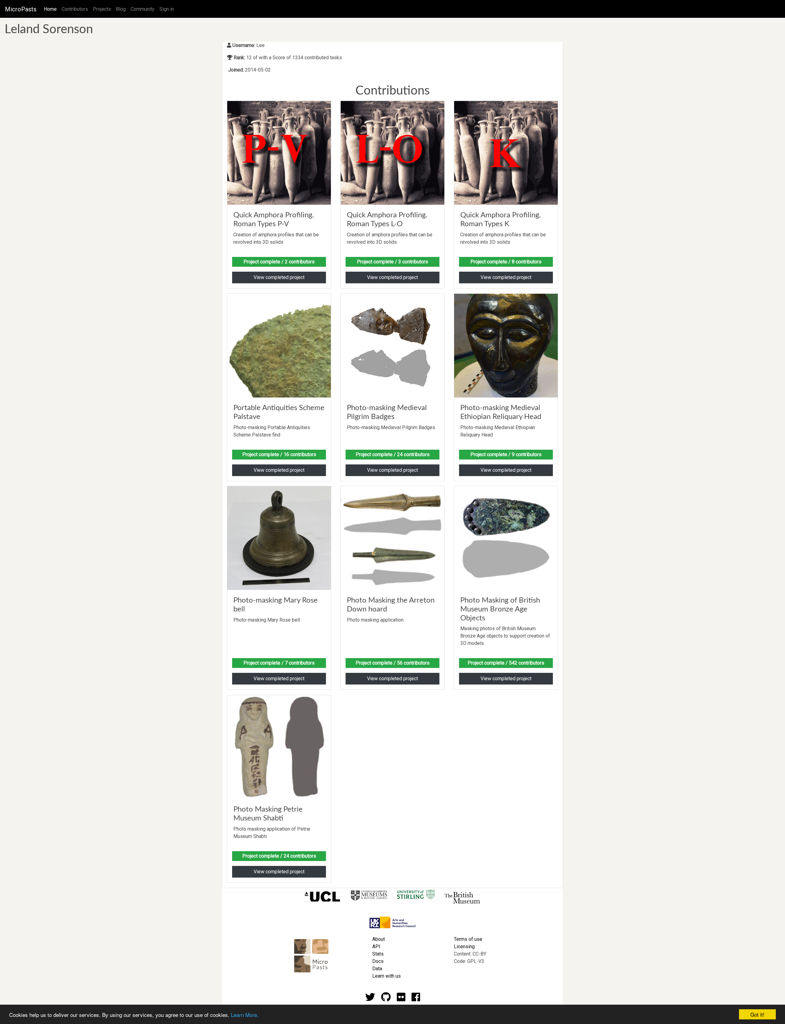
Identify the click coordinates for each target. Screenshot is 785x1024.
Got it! (757, 1014)
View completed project (279, 277)
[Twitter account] (370, 999)
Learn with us (386, 976)
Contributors (75, 9)
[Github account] (386, 999)
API (376, 946)
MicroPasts (20, 9)
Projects (102, 9)
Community (143, 9)
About (378, 939)
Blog (121, 9)
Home (51, 9)
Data (377, 969)
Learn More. (244, 1014)
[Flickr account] (401, 999)
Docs (378, 961)
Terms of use (468, 939)
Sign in (166, 9)
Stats (378, 954)
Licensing (464, 946)
